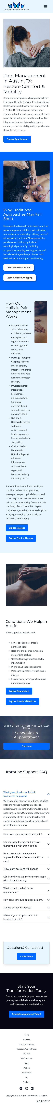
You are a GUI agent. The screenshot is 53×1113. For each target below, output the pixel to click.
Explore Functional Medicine (22, 701)
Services (26, 1039)
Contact (26, 1053)
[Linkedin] (32, 1088)
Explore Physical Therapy (21, 538)
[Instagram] (26, 1088)
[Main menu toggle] (45, 7)
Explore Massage (17, 527)
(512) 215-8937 (43, 1101)
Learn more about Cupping (19, 277)
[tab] (26, 809)
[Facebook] (21, 1088)
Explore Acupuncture (19, 691)
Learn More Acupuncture (18, 267)
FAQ (26, 1077)
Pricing (26, 1067)
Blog (26, 1063)
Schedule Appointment (26, 1049)
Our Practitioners (26, 1044)
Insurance (26, 1072)
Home (26, 1034)
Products (26, 1082)
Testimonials (26, 1058)
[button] (17, 139)
